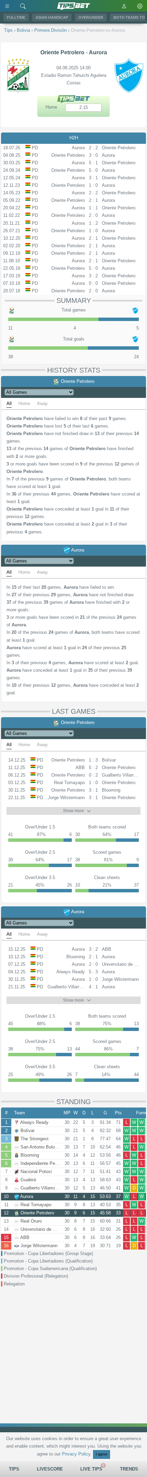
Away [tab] (42, 403)
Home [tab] (24, 403)
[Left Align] (7, 6)
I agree (101, 1454)
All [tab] (9, 403)
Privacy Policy (76, 1454)
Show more (73, 810)
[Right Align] (23, 6)
